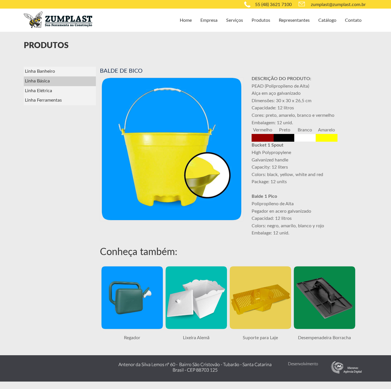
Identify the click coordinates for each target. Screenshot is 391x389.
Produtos (261, 20)
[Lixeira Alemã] (196, 328)
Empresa (209, 20)
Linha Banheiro (40, 71)
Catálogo (327, 20)
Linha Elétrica (38, 90)
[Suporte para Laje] (260, 328)
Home (186, 20)
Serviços (234, 20)
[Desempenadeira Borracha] (324, 328)
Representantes (294, 20)
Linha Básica (37, 81)
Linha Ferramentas (43, 100)
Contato (353, 20)
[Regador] (132, 328)
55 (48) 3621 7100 (273, 4)
